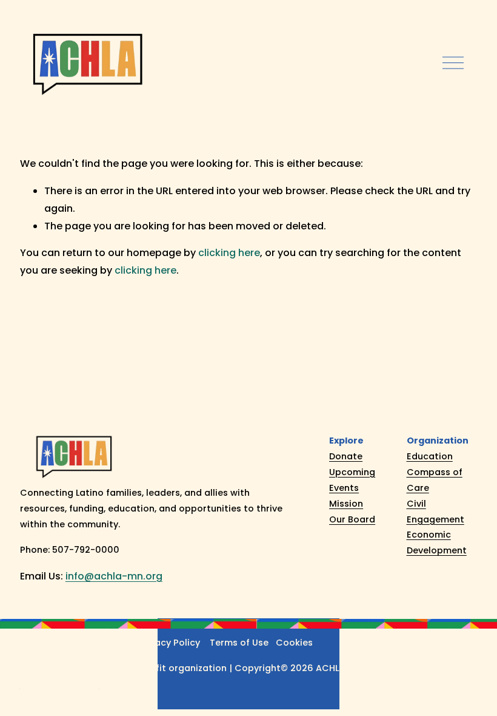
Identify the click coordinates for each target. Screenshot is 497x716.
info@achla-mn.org (113, 576)
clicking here (229, 253)
